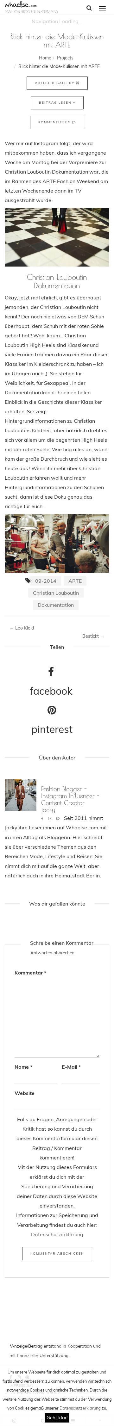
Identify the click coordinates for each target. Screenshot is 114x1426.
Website (25, 1093)
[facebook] (42, 818)
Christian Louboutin (56, 593)
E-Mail (71, 1067)
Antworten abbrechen (52, 952)
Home (45, 58)
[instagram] (49, 818)
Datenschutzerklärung (80, 1408)
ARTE (75, 581)
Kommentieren (55, 122)
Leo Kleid (22, 628)
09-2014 (45, 581)
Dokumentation (56, 605)
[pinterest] (57, 818)
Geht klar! (57, 1418)
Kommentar (30, 972)
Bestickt (93, 636)
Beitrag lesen (56, 103)
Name (23, 1067)
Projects (65, 58)
